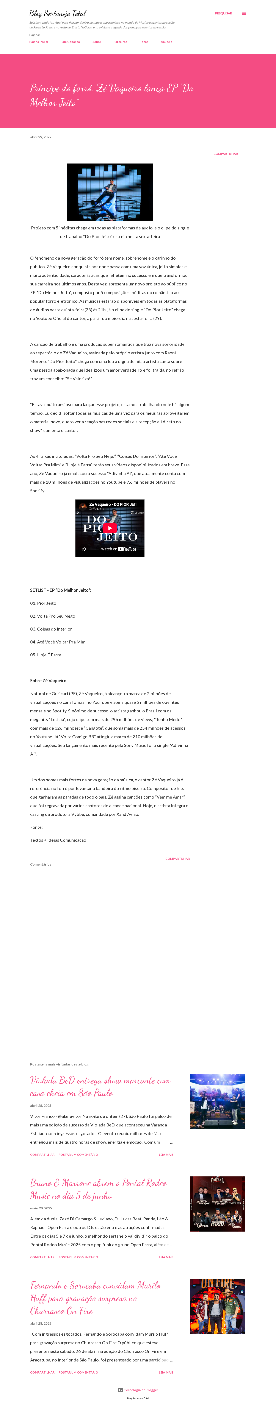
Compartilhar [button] (225, 154)
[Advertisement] (103, 1008)
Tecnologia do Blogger (140, 1390)
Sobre (97, 42)
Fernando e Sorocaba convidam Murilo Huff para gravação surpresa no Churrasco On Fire (95, 1298)
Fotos (144, 42)
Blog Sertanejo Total (57, 13)
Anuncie (166, 42)
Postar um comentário (78, 1154)
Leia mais (166, 1154)
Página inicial (38, 42)
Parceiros (120, 42)
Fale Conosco (70, 42)
